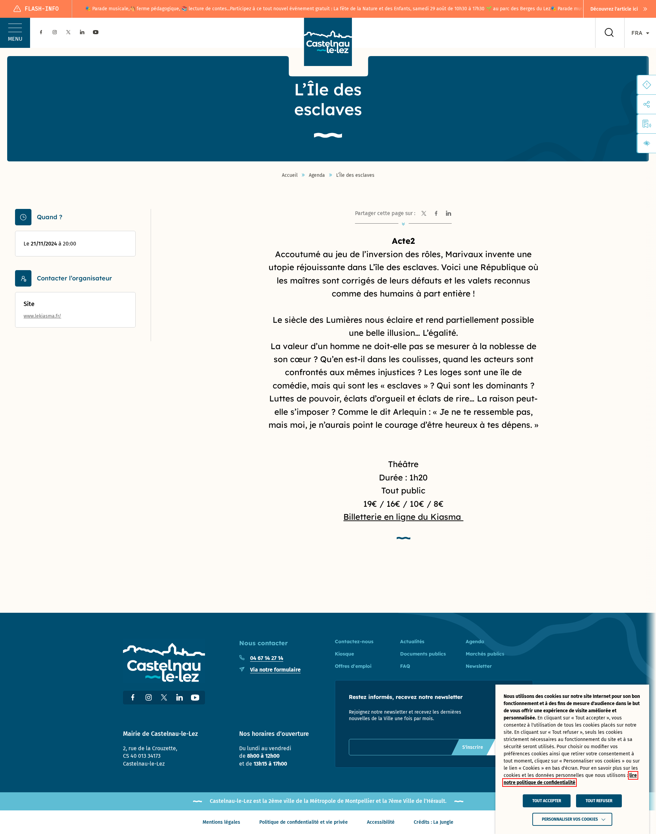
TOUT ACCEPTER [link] (546, 800)
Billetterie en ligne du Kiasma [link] (403, 517)
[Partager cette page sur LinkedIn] (448, 213)
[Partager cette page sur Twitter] (423, 213)
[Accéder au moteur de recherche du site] (609, 33)
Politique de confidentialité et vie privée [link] (303, 822)
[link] (620, 9)
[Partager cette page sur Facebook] (436, 213)
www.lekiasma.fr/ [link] (42, 316)
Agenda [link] (317, 175)
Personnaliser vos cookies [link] (570, 819)
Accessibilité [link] (381, 822)
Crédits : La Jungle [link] (433, 822)
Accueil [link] (290, 175)
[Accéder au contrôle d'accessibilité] (647, 143)
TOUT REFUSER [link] (599, 800)
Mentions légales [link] (221, 822)
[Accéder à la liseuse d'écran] (647, 123)
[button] (15, 33)
